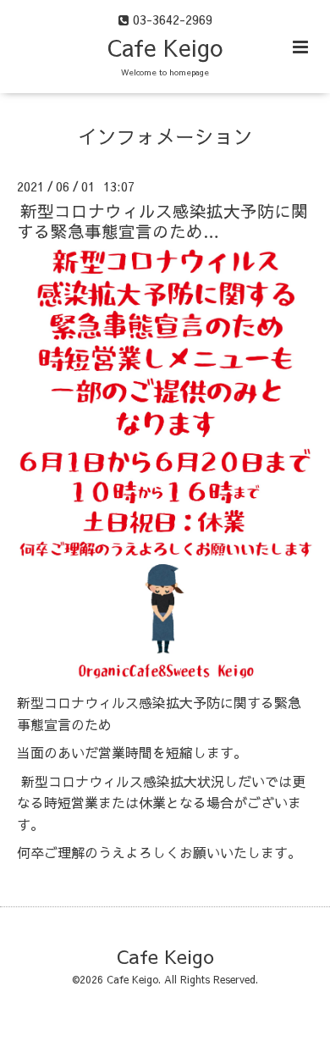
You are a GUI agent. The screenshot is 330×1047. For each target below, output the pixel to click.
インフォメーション (165, 136)
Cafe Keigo (165, 47)
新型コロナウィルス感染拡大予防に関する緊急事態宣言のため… (162, 220)
